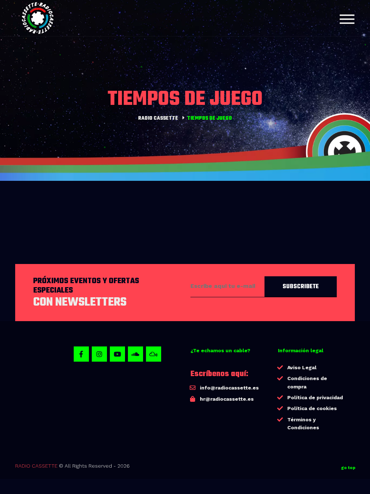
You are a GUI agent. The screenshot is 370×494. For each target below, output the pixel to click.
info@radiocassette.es (229, 388)
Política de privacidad (315, 397)
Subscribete (301, 286)
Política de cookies (312, 408)
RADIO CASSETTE (36, 466)
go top (348, 467)
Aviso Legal (302, 367)
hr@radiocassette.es (227, 399)
